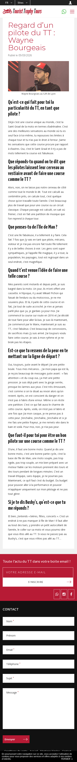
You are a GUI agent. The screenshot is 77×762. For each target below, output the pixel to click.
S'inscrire (35, 581)
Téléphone (13, 664)
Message (12, 692)
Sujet (10, 678)
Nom (10, 621)
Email (10, 649)
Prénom (11, 635)
